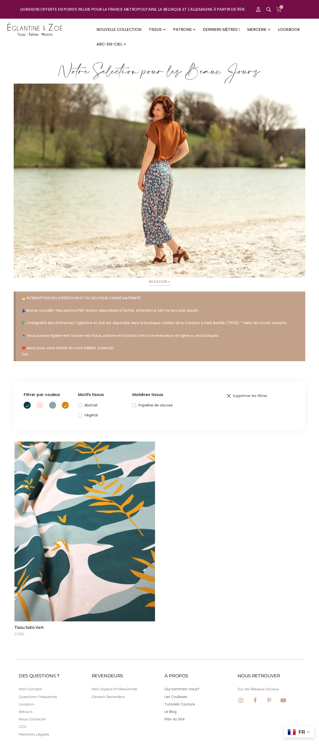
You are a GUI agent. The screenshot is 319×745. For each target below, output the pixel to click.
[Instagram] (241, 700)
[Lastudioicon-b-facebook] (255, 700)
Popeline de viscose (156, 405)
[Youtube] (283, 700)
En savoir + (159, 281)
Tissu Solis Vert (29, 627)
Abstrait (91, 405)
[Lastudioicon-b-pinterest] (269, 700)
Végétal (91, 415)
